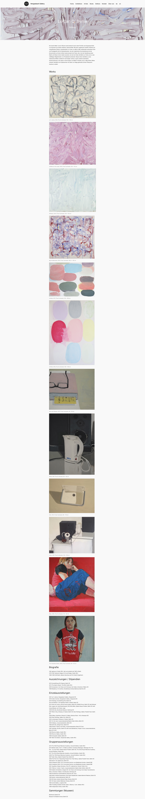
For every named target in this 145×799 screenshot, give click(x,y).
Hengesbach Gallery (38, 4)
